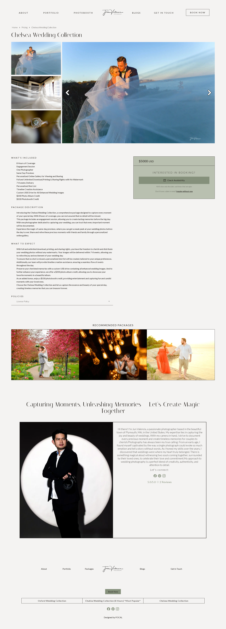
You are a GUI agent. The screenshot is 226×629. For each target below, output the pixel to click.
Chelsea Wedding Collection (174, 601)
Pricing (24, 27)
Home (15, 27)
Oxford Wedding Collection (52, 601)
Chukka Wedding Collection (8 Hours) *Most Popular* (113, 601)
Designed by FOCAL (113, 617)
